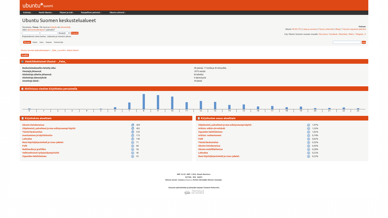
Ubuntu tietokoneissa (33, 125)
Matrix (351, 34)
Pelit (24, 146)
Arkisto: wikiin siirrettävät (211, 128)
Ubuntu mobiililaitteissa (210, 149)
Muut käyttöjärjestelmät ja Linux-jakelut (42, 142)
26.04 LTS (296, 29)
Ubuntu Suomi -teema (174, 180)
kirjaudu (53, 27)
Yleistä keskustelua (32, 132)
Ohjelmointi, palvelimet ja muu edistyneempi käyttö (48, 128)
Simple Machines (203, 174)
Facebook (333, 34)
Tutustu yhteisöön (326, 29)
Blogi (338, 29)
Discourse (323, 34)
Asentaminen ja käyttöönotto (37, 135)
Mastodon (343, 34)
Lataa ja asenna (310, 29)
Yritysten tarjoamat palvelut (354, 29)
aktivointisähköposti (36, 30)
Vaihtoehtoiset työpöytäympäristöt (40, 153)
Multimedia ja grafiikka (34, 149)
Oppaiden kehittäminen (34, 156)
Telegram (359, 34)
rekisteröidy (65, 27)
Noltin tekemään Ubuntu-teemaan (207, 180)
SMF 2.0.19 (181, 174)
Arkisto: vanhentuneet (209, 135)
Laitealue (27, 139)
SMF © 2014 (191, 174)
